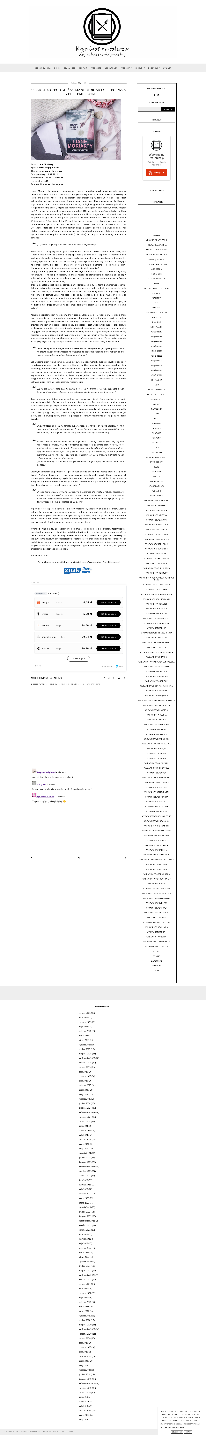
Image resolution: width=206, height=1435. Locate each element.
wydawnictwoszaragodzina (156, 893)
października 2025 (87, 1058)
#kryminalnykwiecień (156, 255)
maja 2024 (83, 1135)
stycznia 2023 (85, 1207)
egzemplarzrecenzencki (44, 684)
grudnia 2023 (84, 1157)
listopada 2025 (85, 1053)
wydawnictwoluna (156, 729)
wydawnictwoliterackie (156, 725)
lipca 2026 (83, 1017)
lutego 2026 (84, 1040)
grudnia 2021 (84, 1266)
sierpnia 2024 (85, 1121)
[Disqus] (79, 727)
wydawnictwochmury (157, 573)
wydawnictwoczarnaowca (156, 585)
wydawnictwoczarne (156, 590)
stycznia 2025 (85, 1099)
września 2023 (85, 1171)
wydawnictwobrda (156, 554)
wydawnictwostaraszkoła (156, 889)
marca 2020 (84, 1361)
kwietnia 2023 (85, 1193)
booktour (156, 274)
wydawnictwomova (156, 754)
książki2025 (156, 370)
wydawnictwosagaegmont (156, 855)
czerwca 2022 (85, 1239)
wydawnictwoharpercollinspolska (156, 662)
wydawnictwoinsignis (157, 676)
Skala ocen (70, 68)
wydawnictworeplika (156, 850)
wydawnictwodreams (156, 609)
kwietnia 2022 (85, 1248)
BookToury (154, 68)
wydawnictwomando (156, 734)
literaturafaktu (156, 390)
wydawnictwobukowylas (156, 559)
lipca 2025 (83, 1072)
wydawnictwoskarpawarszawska (156, 860)
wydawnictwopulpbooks (156, 836)
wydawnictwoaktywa (156, 515)
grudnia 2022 (84, 1212)
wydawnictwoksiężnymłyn (156, 705)
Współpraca (111, 68)
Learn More (177, 1432)
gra (156, 303)
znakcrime (156, 966)
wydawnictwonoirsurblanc (156, 778)
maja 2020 (83, 1352)
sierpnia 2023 (85, 1175)
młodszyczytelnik (156, 395)
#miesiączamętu (157, 259)
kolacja (156, 317)
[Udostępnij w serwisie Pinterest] (124, 679)
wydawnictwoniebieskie (156, 763)
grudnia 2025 (84, 1049)
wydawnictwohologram (156, 667)
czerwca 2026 (85, 1022)
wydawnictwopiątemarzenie (156, 816)
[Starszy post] (126, 858)
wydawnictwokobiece (156, 681)
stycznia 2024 (85, 1153)
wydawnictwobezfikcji (156, 544)
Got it (188, 1432)
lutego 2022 (84, 1257)
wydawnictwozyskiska (156, 947)
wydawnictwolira (156, 720)
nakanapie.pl (156, 399)
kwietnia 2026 (85, 1031)
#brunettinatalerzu (156, 240)
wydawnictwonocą (156, 773)
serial (156, 448)
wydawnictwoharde (156, 657)
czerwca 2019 (85, 1401)
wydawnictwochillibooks (156, 568)
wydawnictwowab (156, 918)
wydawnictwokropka (156, 691)
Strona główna (43, 68)
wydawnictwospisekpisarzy (157, 879)
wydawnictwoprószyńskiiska (157, 831)
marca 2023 (84, 1198)
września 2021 (85, 1279)
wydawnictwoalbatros (156, 525)
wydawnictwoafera (156, 506)
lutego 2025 (84, 1094)
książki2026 (156, 375)
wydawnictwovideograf (156, 913)
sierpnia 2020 (85, 1338)
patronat (156, 423)
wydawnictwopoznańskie (157, 826)
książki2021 (76, 684)
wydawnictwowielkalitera (156, 922)
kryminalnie (63, 684)
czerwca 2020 (85, 1347)
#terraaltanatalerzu (156, 264)
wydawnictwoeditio (156, 638)
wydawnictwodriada (156, 614)
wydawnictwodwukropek (156, 623)
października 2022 (87, 1221)
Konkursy (140, 68)
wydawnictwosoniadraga (156, 874)
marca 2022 (84, 1252)
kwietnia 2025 (85, 1085)
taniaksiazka (156, 481)
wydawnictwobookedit (156, 549)
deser (156, 284)
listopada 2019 (85, 1379)
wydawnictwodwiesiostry (156, 618)
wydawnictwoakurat (156, 520)
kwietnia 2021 (85, 1302)
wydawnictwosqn (157, 884)
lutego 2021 (84, 1311)
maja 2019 (83, 1406)
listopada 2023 (85, 1162)
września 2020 (85, 1334)
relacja (156, 443)
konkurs (156, 322)
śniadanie (156, 472)
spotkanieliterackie (156, 457)
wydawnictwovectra (156, 903)
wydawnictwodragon (157, 604)
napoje (156, 404)
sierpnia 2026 (85, 1013)
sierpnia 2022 (85, 1230)
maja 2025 (83, 1081)
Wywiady (167, 68)
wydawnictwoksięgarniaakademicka (156, 701)
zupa (156, 971)
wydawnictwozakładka (156, 927)
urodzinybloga (156, 486)
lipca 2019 (83, 1397)
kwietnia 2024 (85, 1139)
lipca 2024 (83, 1126)
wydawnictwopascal (156, 811)
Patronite (96, 68)
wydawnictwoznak (91, 684)
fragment (156, 298)
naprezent (156, 409)
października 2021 (87, 1275)
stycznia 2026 (85, 1044)
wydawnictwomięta (156, 749)
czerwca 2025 (85, 1076)
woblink (156, 491)
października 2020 (87, 1329)
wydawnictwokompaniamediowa (156, 686)
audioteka (156, 269)
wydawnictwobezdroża (156, 539)
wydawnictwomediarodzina (156, 744)
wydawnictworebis (156, 840)
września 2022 (85, 1225)
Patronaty (126, 68)
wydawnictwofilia (156, 647)
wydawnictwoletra (157, 715)
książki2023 (156, 361)
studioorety (156, 462)
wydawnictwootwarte (156, 807)
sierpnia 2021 (85, 1284)
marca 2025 (84, 1090)
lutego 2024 (84, 1148)
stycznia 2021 (85, 1316)
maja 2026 (83, 1026)
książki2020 (156, 346)
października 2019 (87, 1383)
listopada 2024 (85, 1108)
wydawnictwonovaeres (156, 782)
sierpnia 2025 (85, 1067)
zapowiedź (156, 961)
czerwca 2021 (85, 1293)
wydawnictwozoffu (156, 937)
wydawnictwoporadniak (156, 821)
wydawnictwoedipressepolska (156, 633)
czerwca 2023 (85, 1184)
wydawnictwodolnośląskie (157, 599)
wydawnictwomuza (156, 758)
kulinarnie (156, 380)
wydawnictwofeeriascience (156, 643)
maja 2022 (83, 1243)
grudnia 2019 (84, 1374)
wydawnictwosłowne (156, 869)
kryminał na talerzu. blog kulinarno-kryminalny (42, 1432)
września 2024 (85, 1117)
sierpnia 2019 (85, 1392)
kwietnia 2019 (85, 1410)
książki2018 (156, 337)
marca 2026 (84, 1035)
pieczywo (156, 433)
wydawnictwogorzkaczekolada (156, 652)
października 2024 (87, 1112)
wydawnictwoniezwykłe (156, 768)
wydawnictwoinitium (156, 672)
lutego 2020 (84, 1365)
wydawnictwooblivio (156, 787)
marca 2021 (84, 1306)
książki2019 (156, 342)
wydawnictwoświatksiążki (156, 898)
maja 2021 (83, 1297)
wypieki (156, 951)
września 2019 (85, 1388)
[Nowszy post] (32, 858)
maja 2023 (83, 1189)
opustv (156, 419)
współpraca (156, 496)
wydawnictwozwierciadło (156, 942)
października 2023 (87, 1166)
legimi (157, 385)
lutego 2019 (84, 1419)
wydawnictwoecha (156, 628)
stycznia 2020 (85, 1370)
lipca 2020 (83, 1343)
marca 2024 (84, 1144)
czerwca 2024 (85, 1130)
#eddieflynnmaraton (156, 250)
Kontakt (83, 68)
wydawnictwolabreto (156, 710)
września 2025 (85, 1062)
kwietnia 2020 (85, 1356)
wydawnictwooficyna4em (157, 792)
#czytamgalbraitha (156, 245)
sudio (156, 467)
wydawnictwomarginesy (156, 739)
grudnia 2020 (84, 1320)
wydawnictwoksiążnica (156, 696)
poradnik (156, 438)
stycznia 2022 (85, 1261)
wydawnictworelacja (156, 845)
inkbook (156, 308)
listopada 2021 (85, 1270)
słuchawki (156, 453)
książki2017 (156, 332)
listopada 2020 (85, 1324)
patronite (157, 428)
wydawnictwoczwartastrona (156, 594)
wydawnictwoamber (156, 530)
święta (156, 476)
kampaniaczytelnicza (156, 313)
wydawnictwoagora (156, 510)
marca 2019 (84, 1415)
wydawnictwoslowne (156, 864)
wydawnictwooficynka (156, 797)
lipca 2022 (83, 1234)
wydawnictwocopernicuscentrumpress (156, 579)
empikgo (156, 293)
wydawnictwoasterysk (156, 534)
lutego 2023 (84, 1203)
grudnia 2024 (84, 1103)
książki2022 (156, 356)
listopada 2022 (85, 1216)
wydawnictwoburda (156, 563)
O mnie (57, 68)
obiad (156, 414)
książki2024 (156, 366)
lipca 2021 (83, 1288)
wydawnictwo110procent (156, 501)
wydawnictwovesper (156, 908)
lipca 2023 (83, 1180)
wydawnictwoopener (156, 802)
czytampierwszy (156, 279)
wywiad (156, 956)
